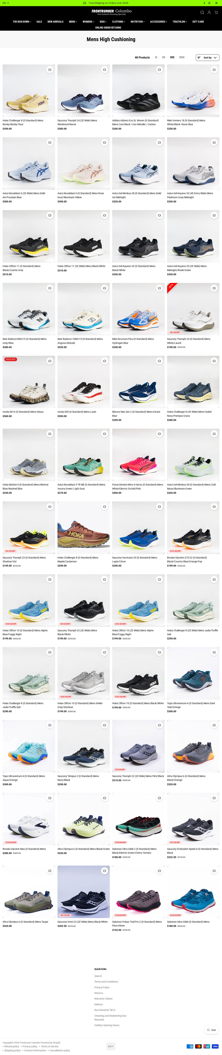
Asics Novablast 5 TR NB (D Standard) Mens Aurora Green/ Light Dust (81, 486)
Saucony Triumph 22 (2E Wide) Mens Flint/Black (138, 776)
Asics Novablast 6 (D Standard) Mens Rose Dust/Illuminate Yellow (81, 195)
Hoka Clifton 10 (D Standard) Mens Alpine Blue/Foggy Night (25, 632)
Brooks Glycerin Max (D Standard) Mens (24, 849)
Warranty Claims (103, 998)
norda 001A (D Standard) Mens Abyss (23, 411)
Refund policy (11, 1046)
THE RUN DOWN (21, 21)
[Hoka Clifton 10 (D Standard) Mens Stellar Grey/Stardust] (84, 673)
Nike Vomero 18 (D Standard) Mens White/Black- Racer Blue (186, 122)
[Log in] (209, 12)
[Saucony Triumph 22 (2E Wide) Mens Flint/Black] (138, 746)
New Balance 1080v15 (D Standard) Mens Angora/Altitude (80, 341)
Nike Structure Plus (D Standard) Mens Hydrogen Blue (133, 341)
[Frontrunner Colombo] (111, 12)
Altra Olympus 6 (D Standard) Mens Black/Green (84, 849)
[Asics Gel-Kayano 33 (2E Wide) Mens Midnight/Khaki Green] (193, 236)
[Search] (202, 12)
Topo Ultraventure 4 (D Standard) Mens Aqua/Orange (24, 778)
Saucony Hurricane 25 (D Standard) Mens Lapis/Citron (134, 559)
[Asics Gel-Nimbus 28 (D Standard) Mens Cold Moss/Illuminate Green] (193, 455)
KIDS (102, 21)
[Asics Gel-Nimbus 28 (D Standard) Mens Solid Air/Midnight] (138, 163)
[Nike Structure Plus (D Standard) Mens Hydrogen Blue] (138, 309)
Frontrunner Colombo (30, 1042)
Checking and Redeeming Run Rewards (110, 1017)
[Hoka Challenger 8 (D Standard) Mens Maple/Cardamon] (84, 527)
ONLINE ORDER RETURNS (108, 27)
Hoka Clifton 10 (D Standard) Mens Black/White (138, 703)
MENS (72, 21)
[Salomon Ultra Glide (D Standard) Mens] (193, 892)
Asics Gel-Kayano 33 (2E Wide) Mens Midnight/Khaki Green (187, 268)
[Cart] (216, 12)
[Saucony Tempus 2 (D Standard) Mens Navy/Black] (84, 746)
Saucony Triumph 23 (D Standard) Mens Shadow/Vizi (24, 559)
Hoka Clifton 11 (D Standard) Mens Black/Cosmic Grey (21, 268)
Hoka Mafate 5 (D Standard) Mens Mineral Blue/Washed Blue (25, 486)
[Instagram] (209, 3)
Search (98, 976)
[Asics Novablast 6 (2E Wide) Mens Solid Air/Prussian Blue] (29, 163)
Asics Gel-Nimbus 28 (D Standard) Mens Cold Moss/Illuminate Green (191, 486)
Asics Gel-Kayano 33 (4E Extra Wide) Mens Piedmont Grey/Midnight (190, 195)
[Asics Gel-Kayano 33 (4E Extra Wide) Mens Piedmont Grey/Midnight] (193, 163)
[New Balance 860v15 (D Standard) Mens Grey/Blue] (29, 309)
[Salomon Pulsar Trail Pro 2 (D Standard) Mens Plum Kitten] (138, 892)
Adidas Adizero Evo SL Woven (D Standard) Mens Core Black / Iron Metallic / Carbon (135, 122)
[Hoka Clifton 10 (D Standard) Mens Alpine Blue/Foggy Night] (29, 600)
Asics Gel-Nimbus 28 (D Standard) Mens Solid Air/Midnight (136, 195)
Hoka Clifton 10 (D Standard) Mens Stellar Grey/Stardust (80, 705)
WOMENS (88, 21)
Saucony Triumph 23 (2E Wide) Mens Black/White (77, 632)
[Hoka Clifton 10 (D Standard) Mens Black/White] (138, 673)
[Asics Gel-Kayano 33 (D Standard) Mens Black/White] (138, 236)
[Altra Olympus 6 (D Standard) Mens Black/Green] (84, 819)
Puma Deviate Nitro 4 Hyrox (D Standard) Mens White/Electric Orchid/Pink (137, 486)
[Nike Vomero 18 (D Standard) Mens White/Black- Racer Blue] (193, 90)
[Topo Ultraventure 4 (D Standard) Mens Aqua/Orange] (29, 746)
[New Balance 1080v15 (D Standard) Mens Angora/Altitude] (84, 309)
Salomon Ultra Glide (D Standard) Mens (188, 921)
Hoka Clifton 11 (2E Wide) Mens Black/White (81, 266)
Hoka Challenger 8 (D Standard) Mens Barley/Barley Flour (23, 122)
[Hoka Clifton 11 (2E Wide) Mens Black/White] (84, 236)
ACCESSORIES (158, 21)
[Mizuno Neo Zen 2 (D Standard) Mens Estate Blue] (138, 382)
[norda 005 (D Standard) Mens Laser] (84, 382)
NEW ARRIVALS (55, 21)
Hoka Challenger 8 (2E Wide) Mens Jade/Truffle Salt (192, 632)
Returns (98, 993)
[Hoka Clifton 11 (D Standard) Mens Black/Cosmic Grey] (29, 236)
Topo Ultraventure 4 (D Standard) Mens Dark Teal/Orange (191, 705)
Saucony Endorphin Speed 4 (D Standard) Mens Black (192, 851)
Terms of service (49, 1046)
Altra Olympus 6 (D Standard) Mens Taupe (25, 921)
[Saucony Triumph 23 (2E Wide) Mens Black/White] (84, 600)
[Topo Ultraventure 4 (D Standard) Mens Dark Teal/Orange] (193, 673)
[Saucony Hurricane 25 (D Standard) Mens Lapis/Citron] (138, 527)
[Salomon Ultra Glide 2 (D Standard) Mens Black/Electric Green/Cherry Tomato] (138, 819)
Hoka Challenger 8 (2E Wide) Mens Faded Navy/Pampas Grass (189, 413)
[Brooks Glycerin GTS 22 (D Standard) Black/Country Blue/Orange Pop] (193, 527)
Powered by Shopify (50, 1042)
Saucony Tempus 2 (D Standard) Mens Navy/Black (78, 778)
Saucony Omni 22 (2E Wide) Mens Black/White (83, 921)
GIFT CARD (198, 21)
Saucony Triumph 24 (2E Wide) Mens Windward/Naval (77, 122)
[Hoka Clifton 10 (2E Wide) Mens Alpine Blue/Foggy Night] (138, 600)
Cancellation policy (60, 1050)
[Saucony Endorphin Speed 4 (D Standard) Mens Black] (193, 819)
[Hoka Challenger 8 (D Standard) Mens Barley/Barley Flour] (29, 90)
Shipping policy (12, 1050)
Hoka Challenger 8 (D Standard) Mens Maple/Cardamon (78, 559)
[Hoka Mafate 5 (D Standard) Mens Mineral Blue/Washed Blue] (29, 455)
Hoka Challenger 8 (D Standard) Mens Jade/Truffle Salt (23, 705)
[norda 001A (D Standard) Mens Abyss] (29, 382)
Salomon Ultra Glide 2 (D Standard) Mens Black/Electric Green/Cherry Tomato (134, 851)
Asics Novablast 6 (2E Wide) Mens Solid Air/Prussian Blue (24, 195)
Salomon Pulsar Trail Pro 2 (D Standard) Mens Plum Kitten (137, 923)
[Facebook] (204, 3)
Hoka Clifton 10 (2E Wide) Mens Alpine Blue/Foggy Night (132, 632)
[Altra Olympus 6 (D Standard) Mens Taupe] (29, 892)
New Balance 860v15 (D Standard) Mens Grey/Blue (24, 341)
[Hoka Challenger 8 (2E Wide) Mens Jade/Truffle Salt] (193, 600)
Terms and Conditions (106, 981)
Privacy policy (30, 1046)
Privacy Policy (101, 987)
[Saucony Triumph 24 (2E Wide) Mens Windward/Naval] (84, 90)
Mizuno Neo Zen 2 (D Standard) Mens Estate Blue (136, 413)
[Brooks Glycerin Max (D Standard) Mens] (29, 819)
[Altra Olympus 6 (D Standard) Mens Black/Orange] (193, 746)
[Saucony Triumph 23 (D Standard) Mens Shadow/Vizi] (29, 527)
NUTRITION (137, 21)
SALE (39, 21)
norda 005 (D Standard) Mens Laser (77, 411)
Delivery (98, 1004)
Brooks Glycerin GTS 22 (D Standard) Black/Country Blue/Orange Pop (187, 559)
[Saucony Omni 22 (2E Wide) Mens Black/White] (84, 892)
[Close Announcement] (216, 3)
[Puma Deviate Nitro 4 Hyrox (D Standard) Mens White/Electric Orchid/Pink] (138, 455)
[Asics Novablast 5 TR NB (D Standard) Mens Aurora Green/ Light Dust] (84, 455)
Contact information (35, 1050)
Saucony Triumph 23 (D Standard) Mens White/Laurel (188, 341)
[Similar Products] (50, 70)
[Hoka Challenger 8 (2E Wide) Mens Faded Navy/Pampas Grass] (193, 382)
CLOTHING (118, 21)
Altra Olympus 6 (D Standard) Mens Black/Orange (186, 778)
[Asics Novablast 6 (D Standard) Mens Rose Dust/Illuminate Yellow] (84, 163)
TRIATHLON (179, 21)
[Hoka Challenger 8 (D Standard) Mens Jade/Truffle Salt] (29, 673)
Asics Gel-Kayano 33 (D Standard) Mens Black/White (133, 268)
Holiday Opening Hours (106, 1025)
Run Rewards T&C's (104, 1010)
